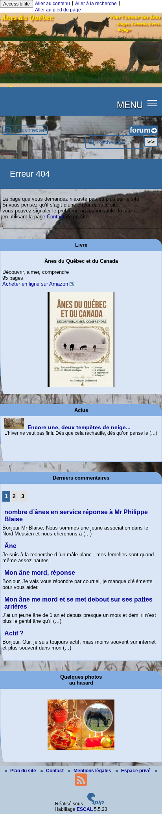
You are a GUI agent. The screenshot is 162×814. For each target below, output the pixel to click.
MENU (130, 104)
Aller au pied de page (58, 10)
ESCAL (85, 809)
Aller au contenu (52, 3)
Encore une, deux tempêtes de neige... (79, 427)
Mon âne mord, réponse (39, 572)
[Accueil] (81, 39)
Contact (55, 217)
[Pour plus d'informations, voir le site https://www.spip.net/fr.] (95, 804)
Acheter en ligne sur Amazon (35, 284)
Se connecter (29, 130)
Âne (10, 546)
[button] (152, 103)
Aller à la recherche (96, 3)
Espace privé (136, 770)
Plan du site (23, 770)
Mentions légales (93, 770)
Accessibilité (16, 4)
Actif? (14, 633)
